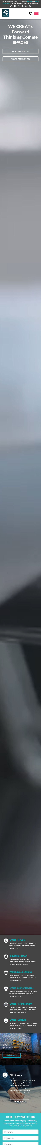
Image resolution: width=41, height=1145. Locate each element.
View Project (11, 1055)
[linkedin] (26, 6)
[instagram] (18, 6)
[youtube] (22, 6)
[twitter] (11, 6)
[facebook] (15, 6)
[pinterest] (30, 6)
